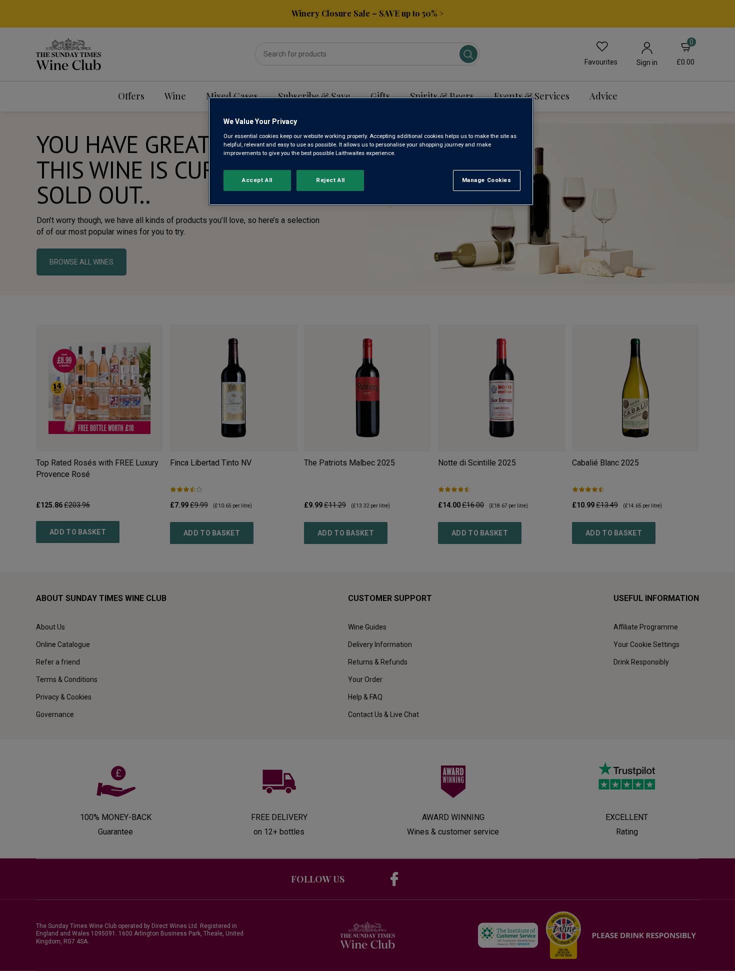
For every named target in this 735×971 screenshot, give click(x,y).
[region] (371, 151)
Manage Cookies (487, 180)
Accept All (257, 180)
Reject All (330, 180)
